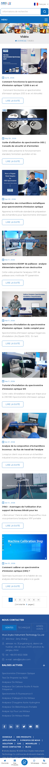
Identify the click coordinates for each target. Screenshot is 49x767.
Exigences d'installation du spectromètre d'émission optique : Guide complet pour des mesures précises (23, 326)
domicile (21, 41)
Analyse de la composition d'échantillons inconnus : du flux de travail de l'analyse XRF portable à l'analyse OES (23, 448)
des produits (23, 737)
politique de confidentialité (32, 757)
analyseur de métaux (12, 682)
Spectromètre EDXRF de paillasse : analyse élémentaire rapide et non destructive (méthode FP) (24, 266)
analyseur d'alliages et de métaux (18, 698)
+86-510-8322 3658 (18, 655)
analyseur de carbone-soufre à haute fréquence (20, 688)
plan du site (7, 757)
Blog (28, 747)
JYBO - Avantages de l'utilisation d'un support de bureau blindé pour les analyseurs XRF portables (21, 509)
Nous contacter (11, 747)
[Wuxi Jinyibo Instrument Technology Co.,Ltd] (6, 3)
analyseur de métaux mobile (15, 715)
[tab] (9, 627)
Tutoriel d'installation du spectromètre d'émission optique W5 (22, 387)
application (9, 740)
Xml (16, 757)
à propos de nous (30, 740)
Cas (19, 743)
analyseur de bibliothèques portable (19, 707)
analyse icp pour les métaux (16, 711)
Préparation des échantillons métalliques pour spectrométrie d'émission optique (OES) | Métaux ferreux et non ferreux (23, 205)
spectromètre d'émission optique (18, 673)
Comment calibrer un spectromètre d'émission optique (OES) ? (20, 569)
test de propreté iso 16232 (15, 678)
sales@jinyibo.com (21, 659)
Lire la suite (13, 101)
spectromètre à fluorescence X (17, 693)
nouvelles (31, 743)
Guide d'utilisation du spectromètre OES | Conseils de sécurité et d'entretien (23, 144)
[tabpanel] (24, 648)
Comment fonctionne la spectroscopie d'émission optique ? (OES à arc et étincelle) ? (22, 84)
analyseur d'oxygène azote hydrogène (21, 702)
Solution (7, 743)
